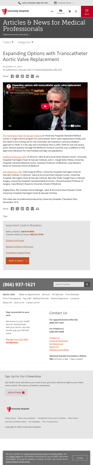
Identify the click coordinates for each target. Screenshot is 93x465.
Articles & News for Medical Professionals (44, 26)
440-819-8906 (27, 231)
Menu (87, 14)
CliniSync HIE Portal (15, 240)
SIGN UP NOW (14, 392)
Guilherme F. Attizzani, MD (18, 69)
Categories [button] (24, 42)
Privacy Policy (57, 454)
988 (51, 359)
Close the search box (80, 11)
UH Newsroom (56, 343)
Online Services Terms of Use (36, 454)
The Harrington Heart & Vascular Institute (22, 135)
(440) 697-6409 (56, 331)
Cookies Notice (15, 456)
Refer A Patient (16, 260)
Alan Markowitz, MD (12, 171)
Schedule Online (64, 3)
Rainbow (52, 11)
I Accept (80, 458)
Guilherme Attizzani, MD (14, 156)
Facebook (12, 76)
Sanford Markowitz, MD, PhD (48, 69)
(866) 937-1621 (19, 284)
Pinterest (22, 76)
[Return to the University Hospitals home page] (15, 11)
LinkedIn (27, 76)
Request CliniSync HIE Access (19, 246)
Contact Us (54, 337)
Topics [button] (7, 42)
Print (37, 76)
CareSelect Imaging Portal (18, 252)
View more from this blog (15, 34)
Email (32, 76)
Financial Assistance (58, 340)
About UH (54, 346)
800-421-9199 (36, 234)
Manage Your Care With (17, 341)
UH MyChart (61, 12)
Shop (69, 11)
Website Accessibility (59, 349)
